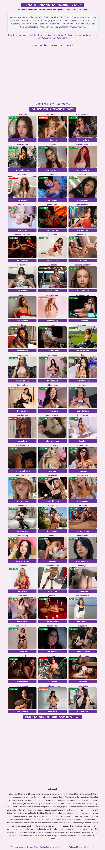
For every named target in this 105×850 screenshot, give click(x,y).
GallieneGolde (53, 204)
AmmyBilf (22, 656)
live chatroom (22, 651)
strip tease (82, 260)
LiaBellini (22, 295)
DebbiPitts (22, 114)
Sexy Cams (84, 20)
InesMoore (22, 174)
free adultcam (83, 290)
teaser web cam (22, 380)
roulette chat (22, 681)
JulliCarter (52, 234)
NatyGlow (83, 505)
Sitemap (14, 847)
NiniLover (82, 385)
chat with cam (52, 350)
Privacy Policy (32, 847)
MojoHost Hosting (60, 847)
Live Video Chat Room (60, 17)
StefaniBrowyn (22, 475)
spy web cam (82, 230)
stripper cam (22, 350)
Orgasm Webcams (18, 17)
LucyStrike (82, 625)
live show (22, 230)
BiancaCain (52, 355)
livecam (52, 561)
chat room (52, 711)
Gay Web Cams (60, 38)
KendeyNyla (22, 325)
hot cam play (52, 320)
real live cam (22, 200)
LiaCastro (82, 174)
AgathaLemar (22, 355)
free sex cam (22, 591)
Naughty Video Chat (53, 20)
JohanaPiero (22, 385)
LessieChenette (52, 565)
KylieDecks (52, 264)
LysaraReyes (52, 595)
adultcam (53, 140)
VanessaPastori (82, 295)
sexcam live (52, 260)
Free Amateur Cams (81, 17)
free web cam (22, 501)
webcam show (82, 140)
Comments (63, 103)
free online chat (22, 170)
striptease (52, 200)
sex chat (22, 140)
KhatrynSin (52, 505)
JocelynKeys (82, 415)
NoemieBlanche (22, 445)
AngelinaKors (82, 445)
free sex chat (22, 320)
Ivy (82, 355)
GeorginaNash (52, 656)
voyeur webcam (83, 561)
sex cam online (52, 170)
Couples (22, 35)
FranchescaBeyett (52, 415)
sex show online (82, 380)
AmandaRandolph (82, 264)
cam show (22, 441)
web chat (52, 471)
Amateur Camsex (78, 27)
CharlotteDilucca (52, 686)
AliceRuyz (52, 535)
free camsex (52, 380)
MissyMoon (53, 445)
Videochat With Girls (38, 17)
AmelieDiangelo (82, 114)
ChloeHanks (52, 114)
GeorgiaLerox (82, 204)
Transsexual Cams (82, 35)
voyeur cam (53, 411)
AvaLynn (52, 144)
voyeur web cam (22, 471)
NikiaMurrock (22, 686)
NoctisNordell (82, 234)
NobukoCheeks (82, 595)
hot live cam (22, 260)
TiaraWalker (22, 204)
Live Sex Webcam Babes (72, 24)
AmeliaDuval (22, 415)
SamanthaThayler (22, 234)
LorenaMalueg (22, 535)
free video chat (52, 621)
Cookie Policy (45, 847)
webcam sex (22, 531)
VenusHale (52, 174)
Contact (22, 847)
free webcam (22, 290)
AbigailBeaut (52, 385)
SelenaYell (82, 565)
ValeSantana (22, 144)
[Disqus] (52, 753)
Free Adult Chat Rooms (32, 20)
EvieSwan (52, 325)
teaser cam (52, 591)
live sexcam (82, 320)
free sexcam (82, 200)
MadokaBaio (82, 535)
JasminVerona (52, 625)
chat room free (52, 441)
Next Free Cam (44, 103)
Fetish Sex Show (35, 35)
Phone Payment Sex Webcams (54, 27)
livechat (82, 441)
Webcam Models (75, 847)
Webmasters (89, 847)
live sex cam (82, 621)
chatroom (82, 471)
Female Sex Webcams (49, 24)
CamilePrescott (82, 144)
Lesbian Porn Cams (54, 35)
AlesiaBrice (22, 505)
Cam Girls (12, 35)
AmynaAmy (82, 325)
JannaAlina (22, 565)
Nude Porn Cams (29, 24)
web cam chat (52, 230)
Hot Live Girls (71, 20)
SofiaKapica (83, 686)
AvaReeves (52, 475)
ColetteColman (82, 656)
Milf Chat (68, 35)
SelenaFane (22, 595)
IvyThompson (82, 475)
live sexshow (52, 290)
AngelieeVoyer (52, 295)
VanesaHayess (22, 625)
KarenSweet (22, 264)
